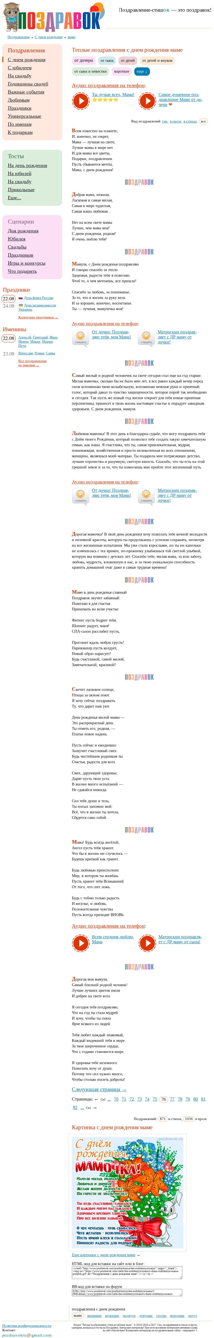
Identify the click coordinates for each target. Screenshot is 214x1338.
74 (147, 1099)
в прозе (175, 121)
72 (132, 1099)
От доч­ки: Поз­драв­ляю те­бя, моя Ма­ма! (111, 334)
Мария (47, 341)
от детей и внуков (157, 60)
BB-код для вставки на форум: (97, 1287)
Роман (39, 353)
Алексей (24, 337)
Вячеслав (25, 353)
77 (172, 1099)
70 (116, 1099)
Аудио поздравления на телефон (108, 85)
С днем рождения (26, 59)
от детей (128, 60)
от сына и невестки (90, 71)
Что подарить (22, 271)
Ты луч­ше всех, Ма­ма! (113, 94)
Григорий (40, 337)
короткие (121, 71)
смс (165, 121)
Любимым (19, 100)
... (109, 1099)
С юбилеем (19, 67)
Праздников (20, 255)
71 (124, 1099)
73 (139, 1099)
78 (180, 1099)
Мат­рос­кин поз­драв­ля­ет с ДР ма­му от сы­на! (180, 939)
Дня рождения (23, 231)
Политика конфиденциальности (26, 1326)
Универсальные (24, 116)
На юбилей (19, 173)
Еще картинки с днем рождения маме (103, 1255)
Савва (50, 353)
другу (192, 1316)
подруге (129, 1316)
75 (155, 1099)
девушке (146, 1316)
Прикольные (21, 189)
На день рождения (27, 165)
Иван (53, 337)
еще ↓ (142, 71)
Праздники (19, 108)
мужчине (112, 1316)
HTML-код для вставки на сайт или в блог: (108, 1264)
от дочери (83, 60)
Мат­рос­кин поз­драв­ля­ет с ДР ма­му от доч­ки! (177, 337)
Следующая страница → (99, 1089)
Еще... (14, 197)
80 (195, 1099)
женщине (94, 1316)
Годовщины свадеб (28, 84)
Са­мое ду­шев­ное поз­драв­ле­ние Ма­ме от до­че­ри (180, 99)
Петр (22, 346)
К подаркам (20, 132)
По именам (19, 124)
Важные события (26, 92)
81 (203, 1099)
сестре (161, 1316)
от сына (107, 60)
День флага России (38, 298)
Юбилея (16, 239)
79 (188, 1099)
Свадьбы (17, 247)
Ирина (23, 341)
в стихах (190, 121)
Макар (35, 341)
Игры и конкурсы (26, 263)
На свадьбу (19, 75)
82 (75, 1107)
